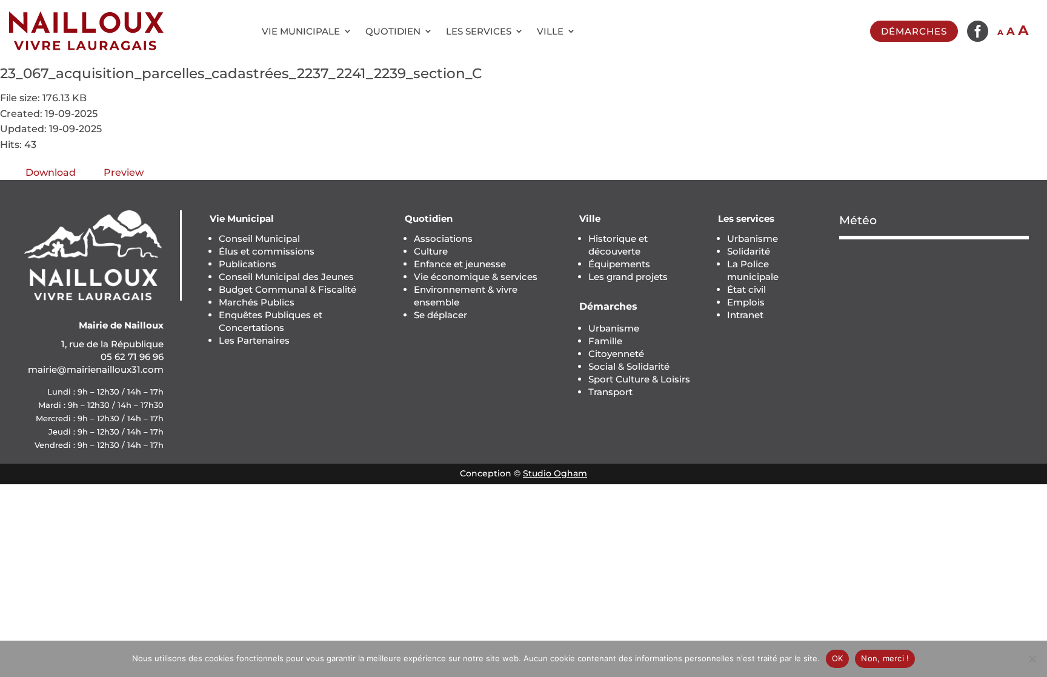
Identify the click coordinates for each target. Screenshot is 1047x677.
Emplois (746, 302)
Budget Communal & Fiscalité (287, 289)
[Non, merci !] (1032, 659)
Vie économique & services (475, 276)
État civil (746, 289)
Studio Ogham (555, 473)
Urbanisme (613, 328)
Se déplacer (440, 315)
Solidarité (748, 251)
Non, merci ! (885, 658)
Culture (431, 251)
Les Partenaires (254, 340)
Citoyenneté (616, 353)
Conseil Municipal (259, 238)
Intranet (745, 315)
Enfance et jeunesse (460, 264)
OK (837, 658)
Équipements (619, 264)
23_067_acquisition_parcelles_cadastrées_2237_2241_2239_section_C (241, 73)
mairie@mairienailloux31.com (96, 369)
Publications (247, 264)
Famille (605, 341)
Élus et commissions (266, 251)
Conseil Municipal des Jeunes (286, 276)
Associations (443, 238)
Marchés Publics (256, 302)
